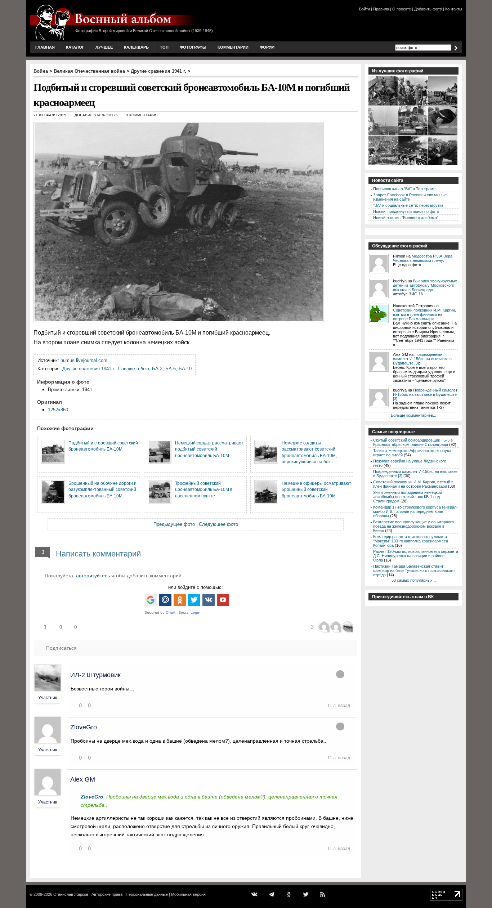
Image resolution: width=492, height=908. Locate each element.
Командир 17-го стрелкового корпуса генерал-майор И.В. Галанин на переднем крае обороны (415, 511)
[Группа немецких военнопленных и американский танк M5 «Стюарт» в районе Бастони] (443, 105)
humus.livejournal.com (84, 360)
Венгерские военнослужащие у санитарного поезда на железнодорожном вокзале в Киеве (413, 526)
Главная (45, 47)
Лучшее (104, 47)
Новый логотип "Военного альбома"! (406, 217)
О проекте (401, 9)
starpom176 (106, 115)
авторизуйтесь (93, 575)
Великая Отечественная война (89, 71)
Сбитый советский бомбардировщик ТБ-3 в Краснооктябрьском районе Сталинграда (413, 442)
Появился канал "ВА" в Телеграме (404, 189)
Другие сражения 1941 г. (158, 71)
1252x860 (58, 409)
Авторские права (106, 894)
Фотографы (193, 47)
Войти (364, 9)
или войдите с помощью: (195, 587)
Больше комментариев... (413, 415)
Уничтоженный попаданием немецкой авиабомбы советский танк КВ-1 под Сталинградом (407, 496)
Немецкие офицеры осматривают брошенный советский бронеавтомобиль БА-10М (316, 489)
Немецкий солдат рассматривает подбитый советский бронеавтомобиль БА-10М (209, 449)
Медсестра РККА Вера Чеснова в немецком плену (422, 258)
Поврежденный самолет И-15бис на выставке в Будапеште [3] (422, 358)
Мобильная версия (188, 894)
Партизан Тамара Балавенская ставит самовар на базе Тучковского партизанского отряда (414, 570)
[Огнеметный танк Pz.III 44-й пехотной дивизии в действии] (413, 164)
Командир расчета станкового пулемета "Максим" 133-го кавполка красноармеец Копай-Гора (410, 540)
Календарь (136, 47)
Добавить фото (428, 9)
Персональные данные (147, 894)
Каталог (75, 47)
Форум (267, 47)
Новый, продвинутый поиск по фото (406, 211)
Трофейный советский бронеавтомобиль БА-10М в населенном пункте (203, 489)
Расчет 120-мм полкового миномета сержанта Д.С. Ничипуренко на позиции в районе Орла (415, 555)
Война (40, 71)
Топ (164, 47)
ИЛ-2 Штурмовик (95, 675)
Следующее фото (218, 524)
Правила (381, 9)
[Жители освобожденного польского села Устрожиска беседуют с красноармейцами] (413, 105)
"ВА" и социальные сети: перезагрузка (408, 205)
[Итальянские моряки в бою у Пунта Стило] (383, 135)
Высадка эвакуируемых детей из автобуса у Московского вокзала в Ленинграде (425, 285)
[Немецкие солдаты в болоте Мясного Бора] (383, 164)
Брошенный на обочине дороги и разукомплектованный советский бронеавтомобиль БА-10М (102, 489)
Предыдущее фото (174, 524)
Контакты (453, 9)
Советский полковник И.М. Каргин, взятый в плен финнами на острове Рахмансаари (424, 314)
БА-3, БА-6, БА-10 (172, 368)
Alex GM (82, 779)
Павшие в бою (133, 368)
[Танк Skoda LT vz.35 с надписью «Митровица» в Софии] (413, 135)
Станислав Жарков (70, 894)
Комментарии (233, 47)
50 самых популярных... (414, 580)
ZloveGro (83, 727)
